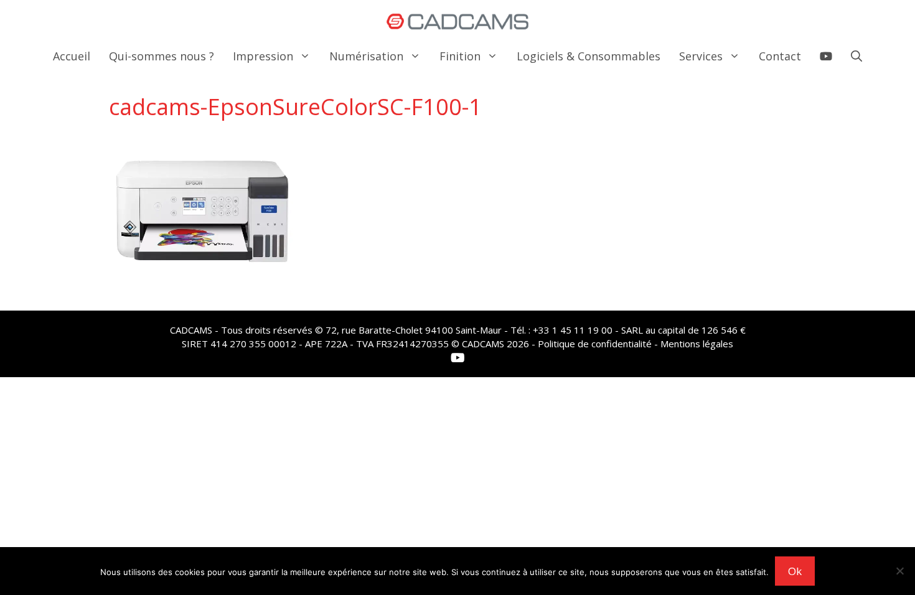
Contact (780, 56)
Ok (795, 571)
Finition (460, 56)
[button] (856, 56)
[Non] (899, 571)
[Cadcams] (458, 22)
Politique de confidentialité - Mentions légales (635, 343)
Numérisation (366, 56)
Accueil (71, 56)
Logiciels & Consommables (588, 56)
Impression (263, 56)
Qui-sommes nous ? (161, 56)
